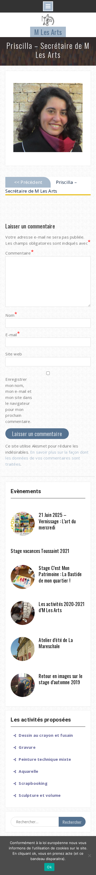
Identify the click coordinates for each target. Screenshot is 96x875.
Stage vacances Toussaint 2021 (40, 550)
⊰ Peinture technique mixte (41, 759)
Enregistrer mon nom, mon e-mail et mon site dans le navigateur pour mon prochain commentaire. (18, 400)
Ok (49, 867)
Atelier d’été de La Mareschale (56, 643)
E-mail (12, 334)
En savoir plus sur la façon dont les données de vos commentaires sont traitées (47, 458)
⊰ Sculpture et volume (36, 795)
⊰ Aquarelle (24, 771)
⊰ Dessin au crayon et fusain (42, 735)
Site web (13, 354)
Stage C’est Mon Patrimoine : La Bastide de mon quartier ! (60, 574)
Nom (11, 315)
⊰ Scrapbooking (29, 783)
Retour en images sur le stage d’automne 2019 (60, 679)
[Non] (89, 855)
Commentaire (18, 253)
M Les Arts (48, 32)
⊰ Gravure (23, 747)
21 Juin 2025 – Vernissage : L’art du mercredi (57, 521)
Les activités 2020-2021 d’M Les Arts (62, 606)
